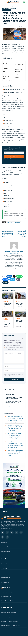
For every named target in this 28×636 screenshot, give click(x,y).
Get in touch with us (5, 551)
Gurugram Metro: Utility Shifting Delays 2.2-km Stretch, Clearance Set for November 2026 (14, 436)
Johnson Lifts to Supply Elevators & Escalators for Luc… (14, 393)
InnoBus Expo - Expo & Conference (9, 617)
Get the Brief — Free (14, 156)
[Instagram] (7, 532)
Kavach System (10, 222)
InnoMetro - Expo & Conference (8, 612)
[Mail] (16, 532)
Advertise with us (5, 546)
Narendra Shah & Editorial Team (8, 25)
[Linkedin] (11, 532)
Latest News (12, 8)
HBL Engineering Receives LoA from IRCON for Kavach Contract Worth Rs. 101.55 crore (21, 233)
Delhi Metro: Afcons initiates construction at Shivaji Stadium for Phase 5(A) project (15, 452)
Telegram (12, 279)
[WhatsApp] (2, 537)
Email (18, 279)
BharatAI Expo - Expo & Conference (9, 621)
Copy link (5, 282)
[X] (21, 532)
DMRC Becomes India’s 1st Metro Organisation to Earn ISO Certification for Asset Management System (15, 419)
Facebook (5, 279)
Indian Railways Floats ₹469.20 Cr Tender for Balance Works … (14, 398)
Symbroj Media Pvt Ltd (6, 592)
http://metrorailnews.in (14, 253)
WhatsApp (19, 276)
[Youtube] (7, 537)
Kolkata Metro (19, 6)
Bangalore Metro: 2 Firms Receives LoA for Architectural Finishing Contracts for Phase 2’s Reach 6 (7, 233)
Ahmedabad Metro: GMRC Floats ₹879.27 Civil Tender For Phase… (14, 402)
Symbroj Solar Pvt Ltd (6, 596)
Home (3, 6)
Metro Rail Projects (10, 6)
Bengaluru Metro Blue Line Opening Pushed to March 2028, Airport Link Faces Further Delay (14, 427)
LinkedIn (9, 276)
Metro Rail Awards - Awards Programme (10, 625)
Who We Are (4, 542)
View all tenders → (8, 406)
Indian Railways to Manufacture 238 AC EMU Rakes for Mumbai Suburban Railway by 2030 (15, 444)
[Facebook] (2, 532)
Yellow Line (5, 224)
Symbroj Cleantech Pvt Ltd (7, 600)
